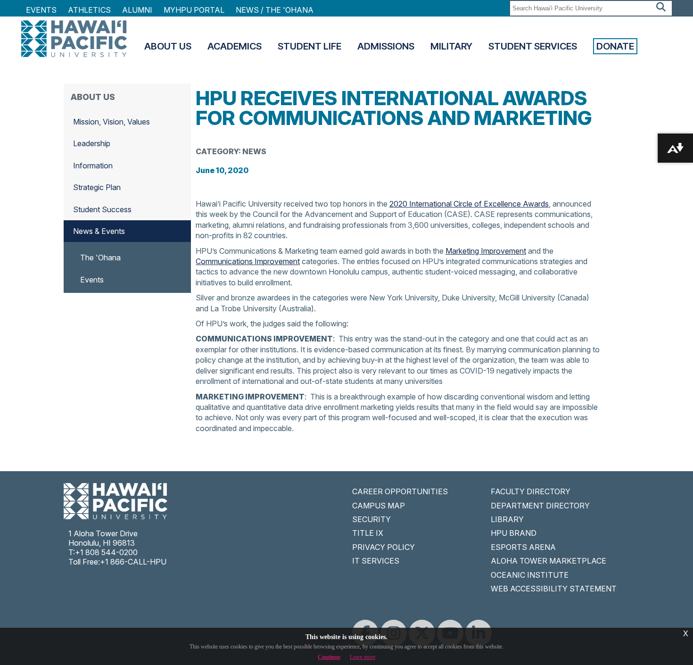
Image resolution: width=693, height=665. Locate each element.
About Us (167, 46)
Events (41, 10)
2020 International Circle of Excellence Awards (469, 203)
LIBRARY (507, 519)
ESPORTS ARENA (523, 547)
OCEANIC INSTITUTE (530, 575)
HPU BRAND (513, 533)
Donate (615, 46)
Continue (329, 657)
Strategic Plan (97, 187)
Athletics (89, 10)
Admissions (385, 46)
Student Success (102, 209)
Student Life (309, 46)
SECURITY (371, 519)
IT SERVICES (375, 560)
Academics (234, 46)
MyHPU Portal (194, 10)
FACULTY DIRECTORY (530, 491)
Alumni (137, 10)
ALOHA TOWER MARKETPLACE (548, 560)
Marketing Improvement (486, 251)
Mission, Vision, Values (111, 121)
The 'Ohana (100, 257)
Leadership (91, 143)
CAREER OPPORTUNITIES (400, 491)
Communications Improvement (248, 261)
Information (93, 165)
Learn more (362, 657)
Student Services (532, 46)
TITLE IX (367, 533)
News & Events (99, 231)
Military (451, 46)
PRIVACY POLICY (383, 547)
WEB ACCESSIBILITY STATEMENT (554, 588)
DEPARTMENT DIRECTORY (540, 505)
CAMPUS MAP (378, 505)
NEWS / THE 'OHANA (275, 10)
